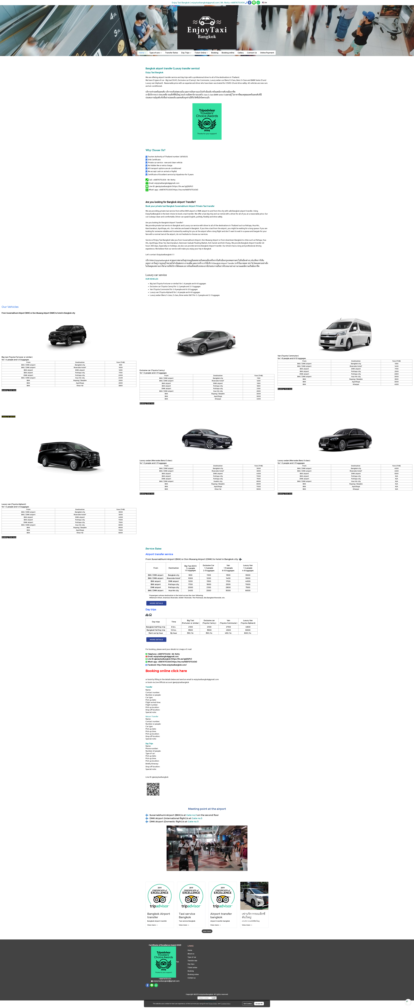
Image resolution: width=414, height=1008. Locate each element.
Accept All (259, 1003)
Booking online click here (166, 671)
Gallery (241, 53)
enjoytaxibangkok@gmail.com (206, 679)
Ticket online (192, 968)
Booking (214, 53)
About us (191, 954)
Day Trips (185, 53)
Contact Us (252, 53)
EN (265, 2)
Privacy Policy (213, 1003)
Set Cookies (248, 1003)
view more (207, 931)
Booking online (228, 53)
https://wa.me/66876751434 (185, 189)
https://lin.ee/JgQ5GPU (182, 186)
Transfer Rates (171, 53)
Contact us (192, 978)
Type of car (192, 957)
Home (142, 53)
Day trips (191, 964)
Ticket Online (200, 53)
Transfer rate (192, 961)
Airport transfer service (159, 554)
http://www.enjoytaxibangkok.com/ (172, 664)
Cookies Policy (225, 1003)
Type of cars (154, 53)
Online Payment (267, 53)
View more (151, 925)
